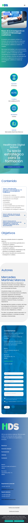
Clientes (3, 455)
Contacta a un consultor (14, 167)
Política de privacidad (14, 507)
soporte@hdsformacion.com (8, 499)
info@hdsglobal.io (8, 361)
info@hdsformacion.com (7, 489)
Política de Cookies (14, 511)
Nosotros (4, 445)
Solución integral (6, 448)
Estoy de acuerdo (9, 521)
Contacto (4, 458)
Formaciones (5, 452)
